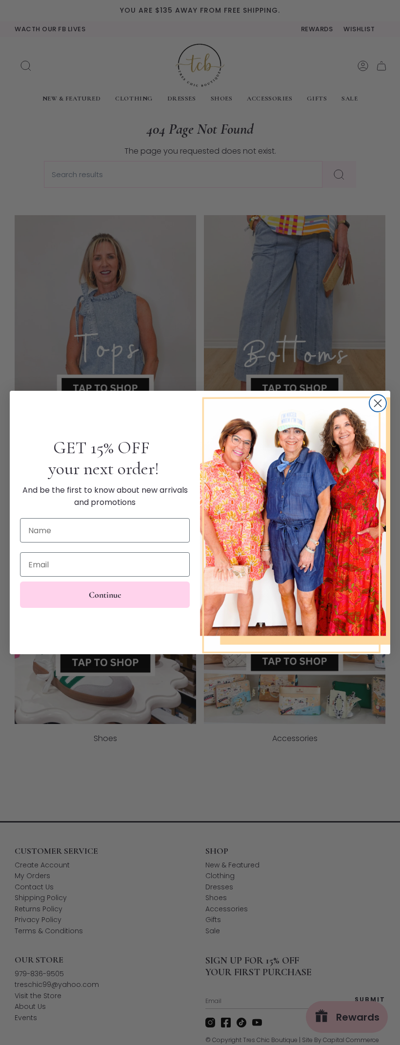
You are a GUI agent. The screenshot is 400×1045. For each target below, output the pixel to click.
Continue (105, 594)
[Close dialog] (377, 403)
